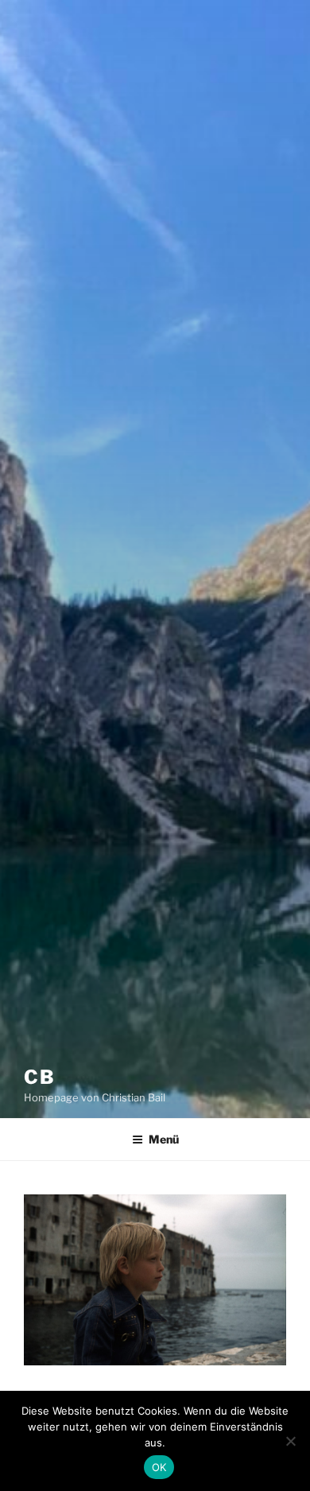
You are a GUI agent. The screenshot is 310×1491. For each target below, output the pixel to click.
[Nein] (290, 1441)
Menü (164, 1139)
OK (159, 1467)
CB (40, 1077)
